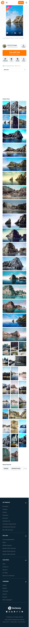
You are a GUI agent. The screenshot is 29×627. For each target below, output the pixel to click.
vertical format (16, 539)
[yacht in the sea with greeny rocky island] (6, 511)
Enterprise (5, 585)
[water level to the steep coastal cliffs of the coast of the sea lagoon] (6, 362)
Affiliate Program (7, 616)
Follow (23, 47)
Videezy (5, 583)
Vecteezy (5, 580)
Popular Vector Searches (9, 619)
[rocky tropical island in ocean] (6, 107)
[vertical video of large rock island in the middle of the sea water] (14, 444)
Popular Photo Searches (9, 622)
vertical (6, 539)
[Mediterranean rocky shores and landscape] (13, 456)
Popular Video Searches (9, 624)
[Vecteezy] (2, 2)
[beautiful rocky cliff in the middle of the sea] (11, 470)
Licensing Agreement (8, 610)
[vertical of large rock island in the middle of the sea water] (6, 430)
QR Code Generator (8, 600)
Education (5, 588)
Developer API (6, 591)
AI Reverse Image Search (9, 594)
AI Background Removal (9, 597)
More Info (6, 69)
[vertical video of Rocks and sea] (14, 401)
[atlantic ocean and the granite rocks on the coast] (6, 415)
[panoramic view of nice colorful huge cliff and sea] (14, 415)
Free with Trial (14, 53)
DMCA (4, 613)
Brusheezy (5, 577)
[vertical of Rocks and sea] (6, 401)
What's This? (17, 66)
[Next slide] (22, 539)
